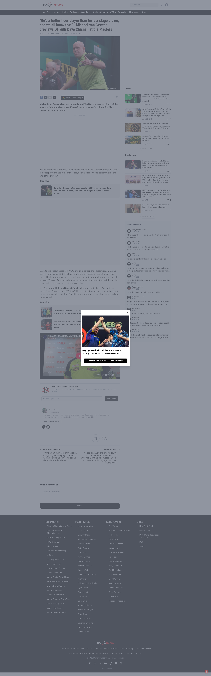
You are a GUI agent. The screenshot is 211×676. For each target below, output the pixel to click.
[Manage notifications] (206, 671)
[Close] (127, 313)
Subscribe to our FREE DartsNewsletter (105, 361)
